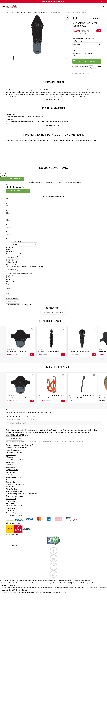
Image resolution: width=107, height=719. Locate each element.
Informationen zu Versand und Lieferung (25, 140)
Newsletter (9, 465)
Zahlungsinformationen (14, 452)
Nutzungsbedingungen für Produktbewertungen (22, 494)
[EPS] (75, 521)
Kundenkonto (10, 462)
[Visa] (29, 521)
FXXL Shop (17, 12)
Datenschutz (10, 482)
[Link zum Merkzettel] (99, 6)
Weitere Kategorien (12, 513)
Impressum (10, 487)
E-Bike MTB (10, 504)
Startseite (8, 12)
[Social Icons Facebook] (53, 551)
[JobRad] (10, 521)
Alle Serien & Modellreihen (15, 506)
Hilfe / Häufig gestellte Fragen (16, 460)
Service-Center (91, 140)
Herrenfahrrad (10, 501)
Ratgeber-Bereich (12, 470)
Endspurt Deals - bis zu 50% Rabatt (53, 2)
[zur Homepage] (11, 6)
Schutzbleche (46, 12)
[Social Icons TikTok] (53, 574)
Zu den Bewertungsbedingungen (53, 196)
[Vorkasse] (68, 521)
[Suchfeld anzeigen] (95, 6)
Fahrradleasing (11, 455)
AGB (7, 480)
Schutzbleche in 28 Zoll (14, 412)
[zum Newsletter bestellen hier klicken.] (8, 427)
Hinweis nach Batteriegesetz (16, 484)
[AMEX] (49, 521)
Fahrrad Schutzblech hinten (31, 412)
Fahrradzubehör (27, 12)
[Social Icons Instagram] (53, 566)
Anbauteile (37, 12)
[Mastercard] (39, 521)
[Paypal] (19, 521)
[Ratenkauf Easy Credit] (58, 521)
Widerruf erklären (12, 489)
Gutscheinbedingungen (14, 491)
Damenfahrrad (11, 499)
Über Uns (9, 474)
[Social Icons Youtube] (53, 558)
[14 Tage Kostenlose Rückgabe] (95, 68)
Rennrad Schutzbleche (59, 12)
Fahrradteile (10, 511)
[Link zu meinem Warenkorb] (103, 6)
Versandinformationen (13, 450)
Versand (87, 33)
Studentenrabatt (11, 472)
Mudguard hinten (46, 412)
